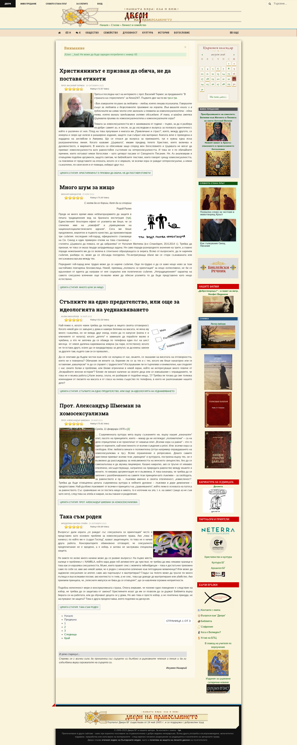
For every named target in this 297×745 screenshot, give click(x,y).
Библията (206, 621)
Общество (92, 32)
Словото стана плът (56, 3)
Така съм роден (81, 516)
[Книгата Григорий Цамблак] (218, 449)
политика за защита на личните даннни (170, 740)
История (163, 32)
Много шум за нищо (87, 187)
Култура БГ (218, 562)
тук (169, 98)
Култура (147, 32)
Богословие (182, 32)
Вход (99, 3)
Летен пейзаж (218, 324)
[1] (128, 429)
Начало (104, 25)
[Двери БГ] (146, 717)
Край (67, 638)
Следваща (70, 634)
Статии (115, 25)
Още (236, 32)
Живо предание (28, 3)
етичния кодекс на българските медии (121, 740)
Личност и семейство (134, 25)
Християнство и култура (218, 557)
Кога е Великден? (211, 632)
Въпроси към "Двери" (213, 615)
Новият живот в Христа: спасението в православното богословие (218, 145)
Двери (8, 3)
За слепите (82, 3)
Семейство (111, 32)
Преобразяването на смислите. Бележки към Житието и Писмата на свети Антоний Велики (218, 117)
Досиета (218, 486)
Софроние (207, 626)
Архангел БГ (218, 568)
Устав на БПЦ (209, 637)
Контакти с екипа (210, 610)
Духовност (130, 32)
